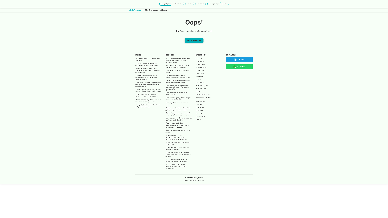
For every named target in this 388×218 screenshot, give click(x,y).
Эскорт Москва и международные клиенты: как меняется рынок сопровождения (178, 60)
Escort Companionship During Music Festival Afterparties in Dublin (178, 81)
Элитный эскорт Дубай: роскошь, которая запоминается (177, 148)
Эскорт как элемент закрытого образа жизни (177, 94)
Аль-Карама (200, 64)
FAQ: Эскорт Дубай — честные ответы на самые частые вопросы (147, 96)
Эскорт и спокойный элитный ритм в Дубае (178, 131)
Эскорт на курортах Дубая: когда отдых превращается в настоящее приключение (177, 88)
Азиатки (199, 104)
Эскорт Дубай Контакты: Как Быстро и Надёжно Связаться (148, 106)
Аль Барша (200, 61)
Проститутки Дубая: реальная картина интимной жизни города (146, 64)
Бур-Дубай (200, 73)
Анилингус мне (201, 89)
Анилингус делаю (202, 85)
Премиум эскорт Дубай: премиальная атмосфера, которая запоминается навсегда (177, 125)
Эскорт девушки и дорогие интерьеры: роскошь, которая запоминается (176, 166)
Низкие (198, 119)
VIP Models (199, 82)
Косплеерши (200, 116)
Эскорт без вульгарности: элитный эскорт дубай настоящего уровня (178, 114)
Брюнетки (199, 110)
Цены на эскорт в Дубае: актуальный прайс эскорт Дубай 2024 (179, 119)
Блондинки (200, 107)
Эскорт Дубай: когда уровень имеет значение (148, 59)
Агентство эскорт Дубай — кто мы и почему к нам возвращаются (148, 101)
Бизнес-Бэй (200, 70)
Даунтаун (199, 76)
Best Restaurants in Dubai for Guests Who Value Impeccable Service (178, 66)
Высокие (199, 113)
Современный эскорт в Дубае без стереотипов (178, 143)
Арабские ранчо (201, 67)
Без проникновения (203, 95)
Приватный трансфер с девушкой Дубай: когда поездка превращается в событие (179, 154)
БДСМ (198, 92)
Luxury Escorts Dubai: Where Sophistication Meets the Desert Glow (178, 76)
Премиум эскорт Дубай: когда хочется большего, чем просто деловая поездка (146, 77)
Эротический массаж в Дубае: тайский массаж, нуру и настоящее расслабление (147, 70)
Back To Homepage (194, 40)
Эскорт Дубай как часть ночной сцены (177, 104)
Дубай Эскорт (135, 10)
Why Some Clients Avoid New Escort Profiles (178, 71)
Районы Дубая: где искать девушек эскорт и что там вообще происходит (148, 91)
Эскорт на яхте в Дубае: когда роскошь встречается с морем (176, 160)
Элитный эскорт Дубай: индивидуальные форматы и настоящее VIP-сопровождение (176, 137)
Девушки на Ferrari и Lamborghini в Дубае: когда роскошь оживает (178, 109)
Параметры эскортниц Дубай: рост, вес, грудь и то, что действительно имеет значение (148, 85)
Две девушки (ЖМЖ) (203, 98)
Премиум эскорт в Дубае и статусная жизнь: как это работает (179, 99)
